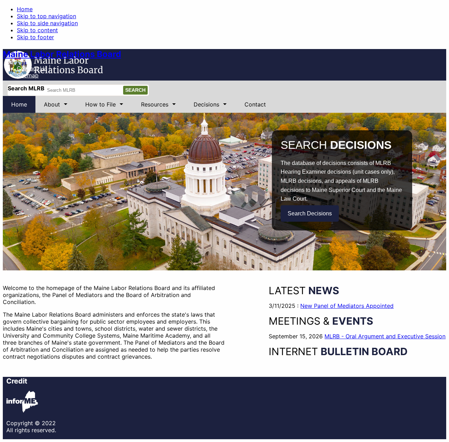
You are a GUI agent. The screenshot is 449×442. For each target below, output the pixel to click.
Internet (338, 351)
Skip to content (37, 30)
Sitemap (28, 75)
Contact (255, 104)
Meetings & (321, 321)
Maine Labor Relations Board (62, 54)
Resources (150, 107)
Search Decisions (310, 213)
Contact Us (32, 68)
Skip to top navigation (46, 16)
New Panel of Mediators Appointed (347, 305)
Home (25, 9)
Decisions (202, 107)
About (47, 107)
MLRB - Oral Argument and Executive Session (384, 336)
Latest (304, 290)
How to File (96, 107)
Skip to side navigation (47, 23)
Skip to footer (35, 37)
